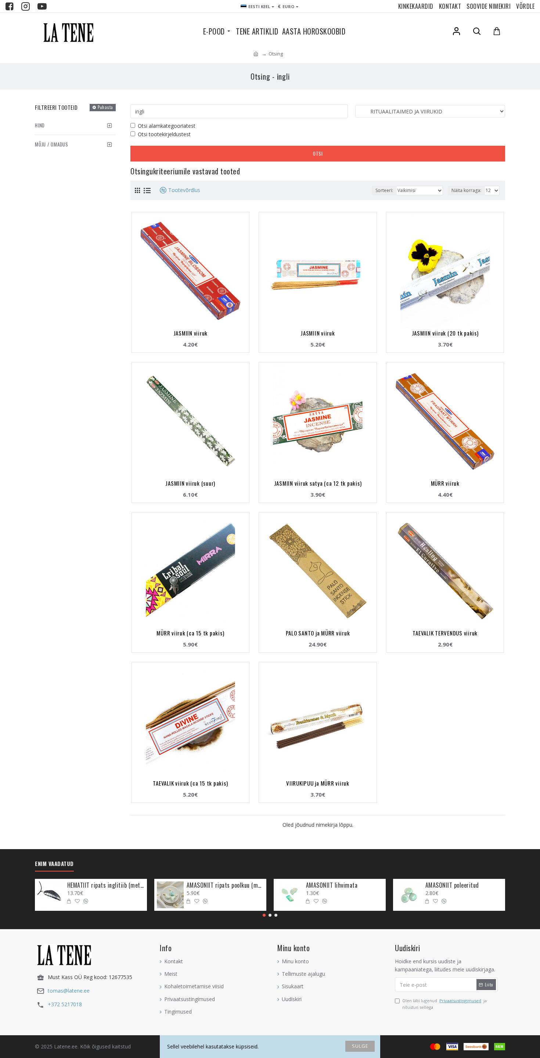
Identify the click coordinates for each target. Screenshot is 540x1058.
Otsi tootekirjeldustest (164, 134)
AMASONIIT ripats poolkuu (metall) (225, 885)
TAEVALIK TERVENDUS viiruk (445, 633)
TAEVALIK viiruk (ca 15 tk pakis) (190, 783)
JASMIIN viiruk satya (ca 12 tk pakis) (318, 483)
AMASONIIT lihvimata (332, 885)
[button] (264, 915)
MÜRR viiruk (445, 483)
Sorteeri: (384, 190)
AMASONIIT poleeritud (452, 885)
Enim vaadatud (54, 863)
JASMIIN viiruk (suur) (190, 483)
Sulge (360, 1046)
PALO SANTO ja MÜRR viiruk (318, 633)
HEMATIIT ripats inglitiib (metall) (105, 885)
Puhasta (105, 107)
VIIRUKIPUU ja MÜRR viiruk (317, 783)
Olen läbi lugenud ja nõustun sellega (444, 1004)
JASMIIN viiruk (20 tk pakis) (445, 333)
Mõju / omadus (51, 144)
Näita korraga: (466, 190)
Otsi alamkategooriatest (166, 125)
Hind (40, 125)
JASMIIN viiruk (190, 333)
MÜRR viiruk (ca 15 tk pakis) (190, 633)
